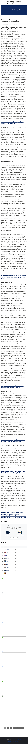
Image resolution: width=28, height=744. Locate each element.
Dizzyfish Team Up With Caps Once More (14, 623)
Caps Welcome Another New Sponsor (13, 609)
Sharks (7, 570)
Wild (7, 564)
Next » (21, 728)
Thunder (7, 558)
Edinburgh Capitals (14, 2)
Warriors (8, 573)
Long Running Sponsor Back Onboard (13, 653)
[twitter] (15, 7)
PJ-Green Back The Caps (9, 668)
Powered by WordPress (20, 740)
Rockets (7, 555)
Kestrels (7, 561)
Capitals (7, 549)
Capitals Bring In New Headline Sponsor (14, 697)
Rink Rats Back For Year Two (11, 594)
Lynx (7, 552)
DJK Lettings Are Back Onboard (11, 579)
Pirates (7, 567)
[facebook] (12, 7)
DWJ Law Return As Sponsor (10, 638)
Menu (3, 13)
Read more (8, 586)
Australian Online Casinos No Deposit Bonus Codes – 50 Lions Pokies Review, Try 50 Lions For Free (13, 277)
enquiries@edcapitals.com (16, 10)
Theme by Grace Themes (14, 741)
